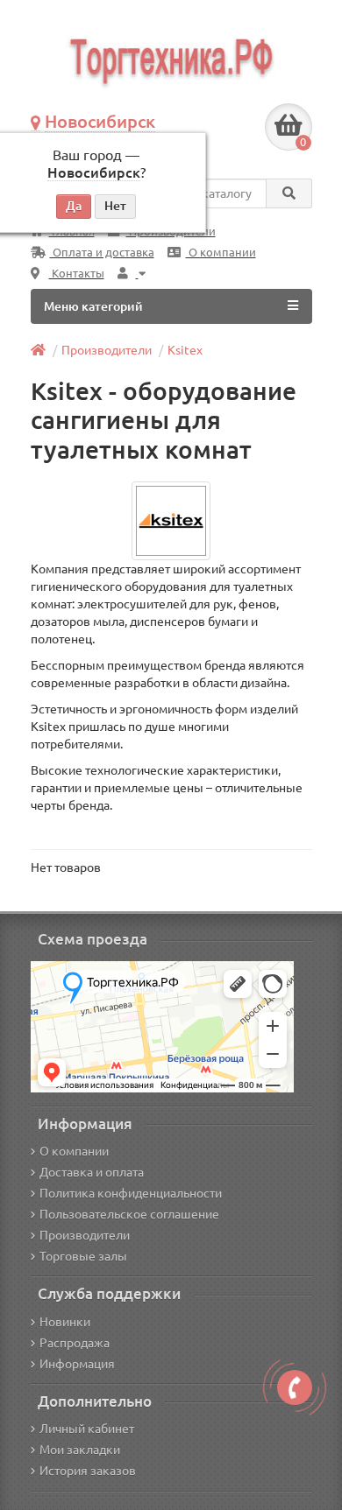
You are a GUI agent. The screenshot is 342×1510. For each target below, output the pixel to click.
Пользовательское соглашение (129, 1214)
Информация (77, 1364)
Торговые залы (83, 1256)
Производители (106, 350)
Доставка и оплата (91, 1172)
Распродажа (74, 1343)
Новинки (64, 1322)
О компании (221, 252)
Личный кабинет (86, 1429)
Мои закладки (79, 1450)
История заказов (87, 1471)
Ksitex (185, 350)
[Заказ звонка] (294, 1387)
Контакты (76, 273)
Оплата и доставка (102, 252)
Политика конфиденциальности (130, 1193)
